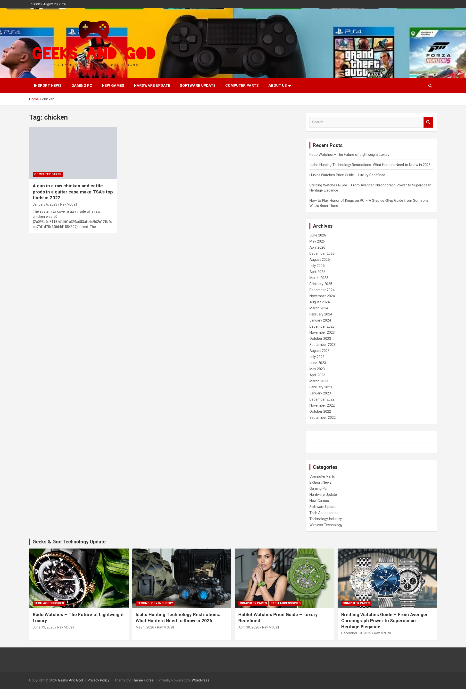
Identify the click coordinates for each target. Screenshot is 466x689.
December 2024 (321, 290)
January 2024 (320, 320)
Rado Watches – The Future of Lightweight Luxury (349, 154)
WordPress (200, 680)
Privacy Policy (98, 680)
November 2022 (322, 405)
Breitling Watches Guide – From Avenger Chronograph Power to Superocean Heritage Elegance (384, 620)
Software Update (198, 85)
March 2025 (318, 278)
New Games (113, 85)
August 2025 (319, 259)
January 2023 (320, 393)
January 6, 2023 (45, 204)
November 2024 (322, 296)
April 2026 (317, 247)
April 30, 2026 (248, 627)
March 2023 (318, 381)
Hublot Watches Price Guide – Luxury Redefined (347, 175)
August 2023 (319, 351)
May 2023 (317, 369)
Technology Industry (325, 519)
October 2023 (320, 338)
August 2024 (319, 302)
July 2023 (317, 357)
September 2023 (322, 344)
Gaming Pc (81, 85)
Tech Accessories (323, 513)
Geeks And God (70, 680)
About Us (277, 85)
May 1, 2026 (145, 627)
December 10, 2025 (356, 633)
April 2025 (317, 272)
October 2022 (320, 411)
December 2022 (321, 399)
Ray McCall (68, 204)
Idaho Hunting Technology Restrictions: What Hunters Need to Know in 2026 (370, 165)
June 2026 (317, 235)
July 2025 (317, 265)
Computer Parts (242, 85)
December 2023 (321, 326)
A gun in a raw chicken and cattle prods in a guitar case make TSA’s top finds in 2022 (73, 192)
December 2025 (321, 253)
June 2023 (317, 363)
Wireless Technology (325, 525)
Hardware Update (152, 85)
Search (428, 122)
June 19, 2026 (43, 627)
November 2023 (322, 332)
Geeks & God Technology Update (69, 542)
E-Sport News (48, 85)
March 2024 (318, 308)
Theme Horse (143, 680)
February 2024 (320, 314)
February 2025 (320, 284)
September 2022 (322, 417)
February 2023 (320, 387)
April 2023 (317, 375)
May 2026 (317, 241)
